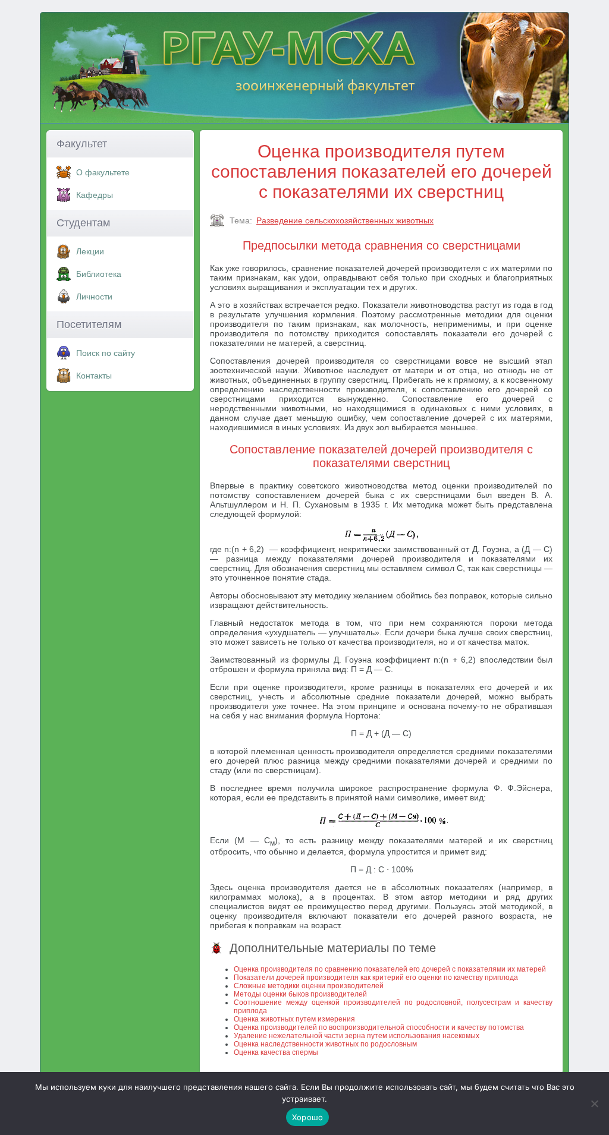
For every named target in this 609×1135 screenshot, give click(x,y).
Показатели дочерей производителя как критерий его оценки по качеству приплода (376, 977)
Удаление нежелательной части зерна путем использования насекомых (356, 1036)
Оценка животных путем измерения (294, 1019)
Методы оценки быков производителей (300, 994)
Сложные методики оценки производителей (309, 986)
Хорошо (308, 1117)
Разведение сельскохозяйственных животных (345, 220)
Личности (94, 296)
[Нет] (594, 1103)
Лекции (90, 251)
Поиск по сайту (105, 353)
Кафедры (94, 195)
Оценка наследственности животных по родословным (325, 1044)
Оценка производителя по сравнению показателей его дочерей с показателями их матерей (390, 969)
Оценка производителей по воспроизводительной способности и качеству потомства (379, 1027)
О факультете (103, 172)
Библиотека (98, 274)
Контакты (94, 375)
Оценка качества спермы (276, 1052)
